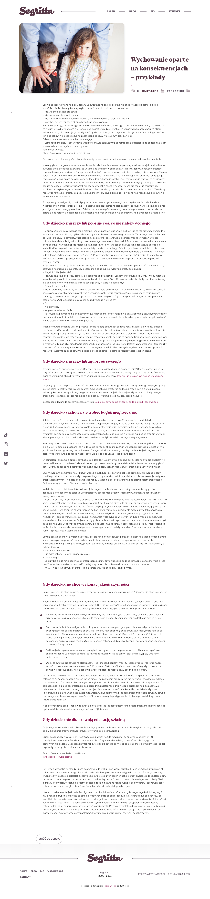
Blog (132, 11)
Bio (152, 11)
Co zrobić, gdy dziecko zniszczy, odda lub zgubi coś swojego (126, 402)
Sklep (111, 11)
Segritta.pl (105, 872)
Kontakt (174, 11)
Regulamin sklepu (179, 874)
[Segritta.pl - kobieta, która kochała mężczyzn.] (36, 11)
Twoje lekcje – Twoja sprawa (58, 756)
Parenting (175, 91)
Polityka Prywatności (151, 874)
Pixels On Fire (110, 886)
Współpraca (55, 871)
